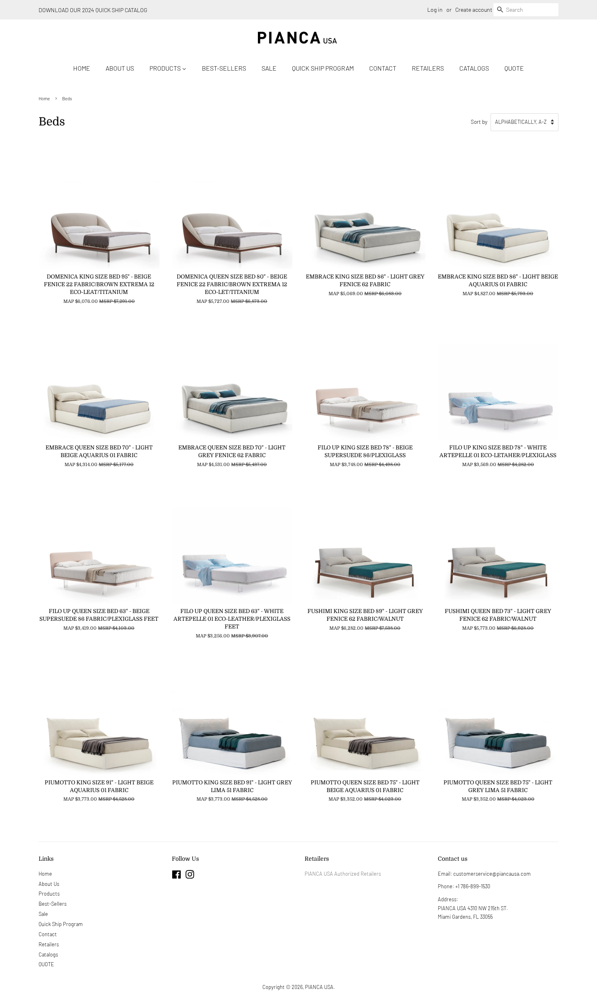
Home (81, 68)
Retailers (428, 68)
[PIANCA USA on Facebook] (176, 876)
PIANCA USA (319, 987)
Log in (435, 9)
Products (165, 68)
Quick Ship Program (323, 68)
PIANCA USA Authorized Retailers (343, 873)
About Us (120, 68)
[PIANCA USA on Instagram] (189, 876)
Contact (382, 68)
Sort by (479, 121)
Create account (473, 9)
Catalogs (474, 68)
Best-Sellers (224, 68)
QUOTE (514, 68)
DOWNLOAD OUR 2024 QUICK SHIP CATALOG (93, 9)
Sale (269, 68)
